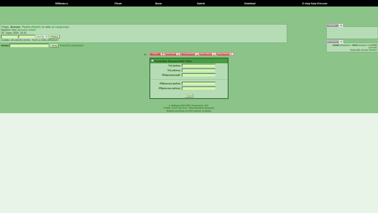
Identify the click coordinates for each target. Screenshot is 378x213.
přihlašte (36, 26)
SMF (206, 105)
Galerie (200, 3)
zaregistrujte (62, 26)
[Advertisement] (189, 15)
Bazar (158, 3)
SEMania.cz (61, 3)
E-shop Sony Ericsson (314, 3)
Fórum (118, 3)
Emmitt (373, 50)
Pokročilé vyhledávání (71, 45)
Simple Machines (179, 108)
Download (249, 3)
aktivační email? (26, 29)
